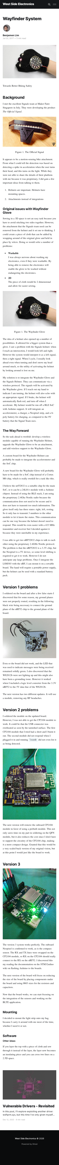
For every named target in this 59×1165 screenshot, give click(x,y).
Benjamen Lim (11, 35)
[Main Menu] (55, 4)
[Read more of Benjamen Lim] (6, 28)
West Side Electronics (18, 4)
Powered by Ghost (30, 1144)
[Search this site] (49, 4)
